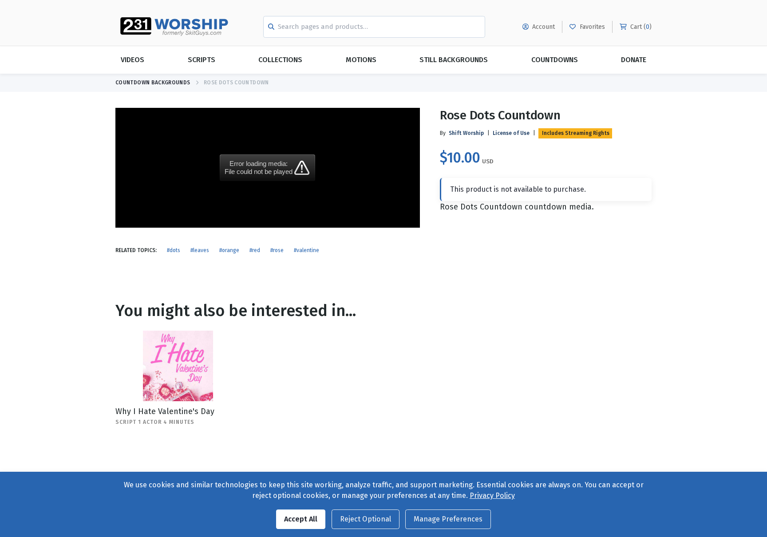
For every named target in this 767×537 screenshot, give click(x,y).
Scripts (201, 59)
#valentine (306, 250)
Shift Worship (466, 133)
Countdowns (554, 59)
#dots (173, 250)
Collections (280, 59)
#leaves (199, 250)
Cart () (640, 27)
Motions (361, 59)
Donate (633, 59)
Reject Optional (365, 519)
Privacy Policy (492, 495)
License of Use (511, 133)
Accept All (300, 519)
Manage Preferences (448, 519)
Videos (132, 59)
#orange (229, 250)
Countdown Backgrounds (152, 82)
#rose (277, 250)
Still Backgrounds (453, 59)
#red (254, 250)
